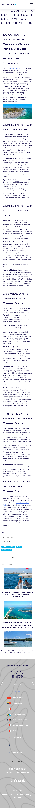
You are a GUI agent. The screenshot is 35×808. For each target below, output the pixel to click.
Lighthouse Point (19, 714)
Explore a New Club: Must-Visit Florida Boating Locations (17, 595)
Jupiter (15, 745)
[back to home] (9, 4)
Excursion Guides (8, 546)
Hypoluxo (16, 709)
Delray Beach (17, 703)
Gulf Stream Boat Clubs (14, 68)
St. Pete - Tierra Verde (20, 725)
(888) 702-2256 (17, 769)
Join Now (17, 684)
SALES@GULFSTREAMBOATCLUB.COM (17, 772)
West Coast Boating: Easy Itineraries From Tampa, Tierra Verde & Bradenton (17, 625)
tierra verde (6, 541)
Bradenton (17, 737)
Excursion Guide (8, 537)
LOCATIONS (17, 691)
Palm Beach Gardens (20, 720)
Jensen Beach (17, 752)
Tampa (19, 537)
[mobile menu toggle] (31, 5)
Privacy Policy (17, 789)
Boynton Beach (18, 697)
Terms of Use (17, 790)
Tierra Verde (6, 550)
